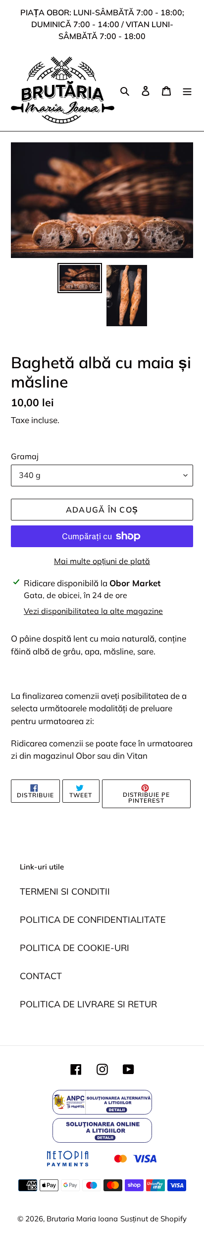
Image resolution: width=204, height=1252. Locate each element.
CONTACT (41, 976)
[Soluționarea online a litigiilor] (102, 1139)
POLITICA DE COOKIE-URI (74, 947)
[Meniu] (187, 89)
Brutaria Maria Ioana (82, 1218)
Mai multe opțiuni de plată (102, 561)
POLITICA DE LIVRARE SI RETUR (88, 1004)
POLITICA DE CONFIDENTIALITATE (93, 919)
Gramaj (25, 456)
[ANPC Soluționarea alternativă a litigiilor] (102, 1111)
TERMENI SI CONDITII (65, 891)
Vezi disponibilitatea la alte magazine (93, 611)
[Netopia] (101, 1167)
